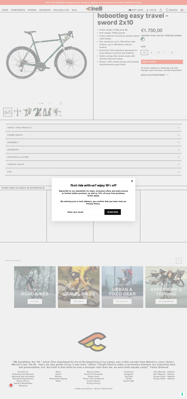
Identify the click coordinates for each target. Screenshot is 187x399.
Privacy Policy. (93, 204)
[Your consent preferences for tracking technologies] (182, 394)
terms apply (93, 196)
